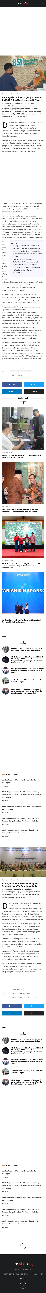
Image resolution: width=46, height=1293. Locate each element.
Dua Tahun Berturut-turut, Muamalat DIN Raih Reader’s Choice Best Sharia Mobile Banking (27, 253)
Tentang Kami (8, 1274)
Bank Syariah (6, 94)
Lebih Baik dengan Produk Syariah (21, 371)
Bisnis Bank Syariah (16, 367)
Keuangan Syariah (16, 94)
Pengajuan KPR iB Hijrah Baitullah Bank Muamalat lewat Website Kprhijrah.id (21, 456)
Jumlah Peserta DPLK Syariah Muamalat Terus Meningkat (27, 681)
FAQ (17, 1274)
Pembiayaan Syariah (16, 997)
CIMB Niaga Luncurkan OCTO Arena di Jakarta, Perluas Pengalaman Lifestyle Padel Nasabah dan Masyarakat (26, 691)
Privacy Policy (37, 1274)
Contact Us (23, 1278)
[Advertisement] (23, 31)
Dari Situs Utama (11, 774)
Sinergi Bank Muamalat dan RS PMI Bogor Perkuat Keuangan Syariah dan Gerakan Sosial (27, 670)
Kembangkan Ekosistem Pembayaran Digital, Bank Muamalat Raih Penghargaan (26, 270)
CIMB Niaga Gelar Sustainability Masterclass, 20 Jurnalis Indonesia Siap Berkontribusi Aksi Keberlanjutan (26, 262)
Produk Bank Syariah (17, 375)
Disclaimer (25, 1274)
